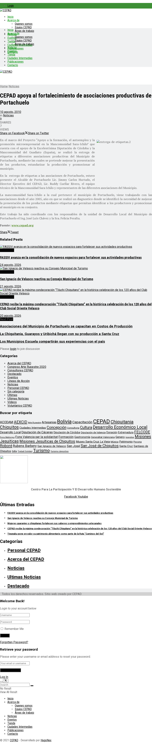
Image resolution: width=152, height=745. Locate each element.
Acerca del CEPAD (19, 363)
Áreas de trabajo (24, 31)
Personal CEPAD (18, 388)
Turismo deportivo (59, 451)
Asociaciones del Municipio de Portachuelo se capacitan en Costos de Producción (66, 326)
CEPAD (101, 421)
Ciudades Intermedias (19, 58)
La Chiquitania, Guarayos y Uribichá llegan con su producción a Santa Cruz (59, 334)
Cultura (86, 427)
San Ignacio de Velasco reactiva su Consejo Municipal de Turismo (46, 279)
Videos (12, 402)
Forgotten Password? (14, 642)
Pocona (137, 441)
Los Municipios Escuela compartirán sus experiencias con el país (52, 341)
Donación (111, 432)
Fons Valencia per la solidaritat (36, 437)
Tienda (11, 41)
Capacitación (82, 422)
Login (10, 5)
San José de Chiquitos (100, 446)
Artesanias (49, 422)
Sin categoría (15, 391)
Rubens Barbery (25, 446)
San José (73, 446)
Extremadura (125, 432)
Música (114, 441)
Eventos (12, 51)
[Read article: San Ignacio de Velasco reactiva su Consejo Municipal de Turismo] (76, 268)
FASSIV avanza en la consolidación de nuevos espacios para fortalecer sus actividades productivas (71, 258)
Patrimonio (126, 441)
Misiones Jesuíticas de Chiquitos (47, 441)
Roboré (6, 446)
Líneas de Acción (18, 381)
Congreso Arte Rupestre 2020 (26, 367)
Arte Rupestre (34, 422)
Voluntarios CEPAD (19, 405)
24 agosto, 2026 (10, 265)
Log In (4, 677)
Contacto (12, 65)
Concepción (56, 427)
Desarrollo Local (10, 432)
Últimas (12, 395)
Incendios (129, 437)
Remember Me (14, 629)
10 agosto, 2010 (10, 112)
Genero (120, 437)
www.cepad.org (22, 225)
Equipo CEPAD (23, 27)
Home (4, 86)
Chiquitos (9, 427)
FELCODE (142, 432)
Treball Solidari (25, 451)
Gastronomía (82, 437)
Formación (66, 437)
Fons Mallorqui (7, 437)
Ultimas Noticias (18, 398)
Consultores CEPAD (20, 370)
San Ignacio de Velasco (51, 446)
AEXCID (20, 422)
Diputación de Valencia (93, 432)
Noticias (12, 47)
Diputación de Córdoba (67, 432)
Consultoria (73, 427)
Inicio (10, 17)
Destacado (7, 250)
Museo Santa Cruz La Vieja (93, 441)
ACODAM (6, 422)
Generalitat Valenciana (103, 437)
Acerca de (13, 20)
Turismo (41, 450)
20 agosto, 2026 (10, 315)
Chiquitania (122, 421)
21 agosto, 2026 (10, 286)
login (13, 349)
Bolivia (64, 422)
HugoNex (46, 740)
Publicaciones (15, 61)
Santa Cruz (126, 446)
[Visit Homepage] (5, 10)
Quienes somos (23, 24)
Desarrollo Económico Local (120, 427)
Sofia (14, 451)
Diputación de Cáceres (37, 432)
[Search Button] (31, 685)
